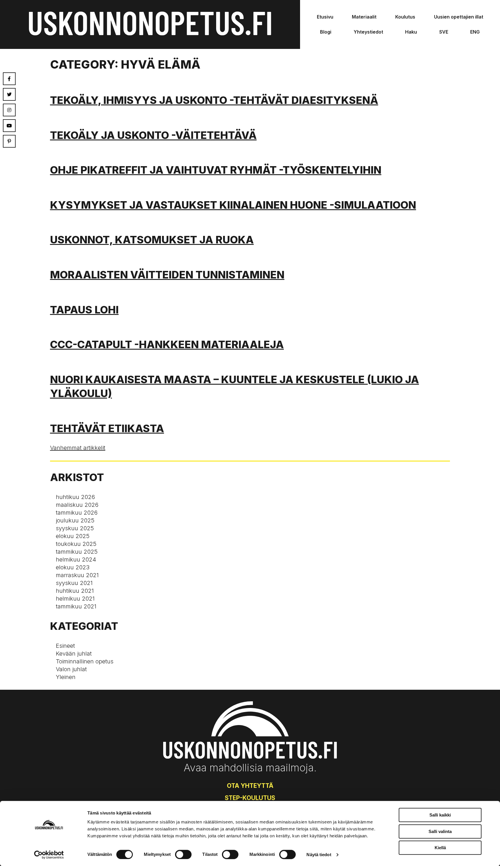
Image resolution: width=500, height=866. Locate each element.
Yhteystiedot (368, 32)
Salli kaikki (440, 814)
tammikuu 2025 (77, 551)
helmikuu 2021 (75, 598)
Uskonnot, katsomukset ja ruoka (152, 239)
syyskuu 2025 (75, 528)
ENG (475, 32)
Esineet (65, 645)
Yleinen (66, 677)
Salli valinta (440, 831)
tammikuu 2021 (76, 606)
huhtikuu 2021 (75, 590)
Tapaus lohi (84, 309)
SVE (443, 32)
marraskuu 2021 (77, 575)
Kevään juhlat (74, 653)
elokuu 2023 (72, 567)
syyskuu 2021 (74, 582)
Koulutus (405, 17)
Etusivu (325, 17)
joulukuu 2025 (75, 520)
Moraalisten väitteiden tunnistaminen (167, 274)
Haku (411, 32)
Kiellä (440, 847)
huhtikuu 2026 (75, 496)
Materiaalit (364, 17)
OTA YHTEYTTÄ (250, 785)
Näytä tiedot (318, 854)
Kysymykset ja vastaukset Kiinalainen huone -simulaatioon (233, 205)
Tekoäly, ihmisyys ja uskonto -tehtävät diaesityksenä (214, 100)
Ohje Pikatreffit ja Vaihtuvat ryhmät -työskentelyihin (215, 170)
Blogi (325, 32)
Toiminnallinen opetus (84, 661)
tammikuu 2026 (77, 512)
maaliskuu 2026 (77, 504)
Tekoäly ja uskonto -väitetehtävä (153, 135)
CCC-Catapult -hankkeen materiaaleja (167, 344)
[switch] (183, 854)
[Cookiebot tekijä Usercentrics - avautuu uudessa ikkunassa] (49, 854)
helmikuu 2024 (76, 559)
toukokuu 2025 (76, 543)
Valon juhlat (71, 669)
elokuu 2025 (72, 536)
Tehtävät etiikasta (107, 428)
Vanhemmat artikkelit (77, 447)
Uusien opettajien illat (458, 17)
